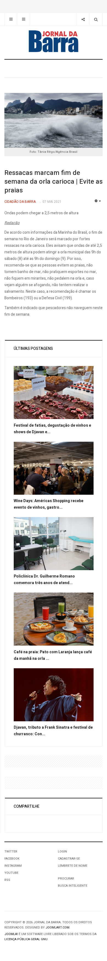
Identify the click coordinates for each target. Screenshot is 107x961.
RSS (7, 880)
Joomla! (11, 934)
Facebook (11, 858)
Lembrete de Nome (72, 865)
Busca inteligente (72, 885)
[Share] (83, 19)
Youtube (11, 873)
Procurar (66, 878)
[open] (10, 19)
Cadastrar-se (69, 858)
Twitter (10, 851)
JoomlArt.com (57, 927)
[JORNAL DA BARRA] (53, 41)
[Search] (95, 19)
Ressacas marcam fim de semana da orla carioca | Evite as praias (53, 181)
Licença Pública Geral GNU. (26, 939)
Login (62, 851)
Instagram (13, 865)
